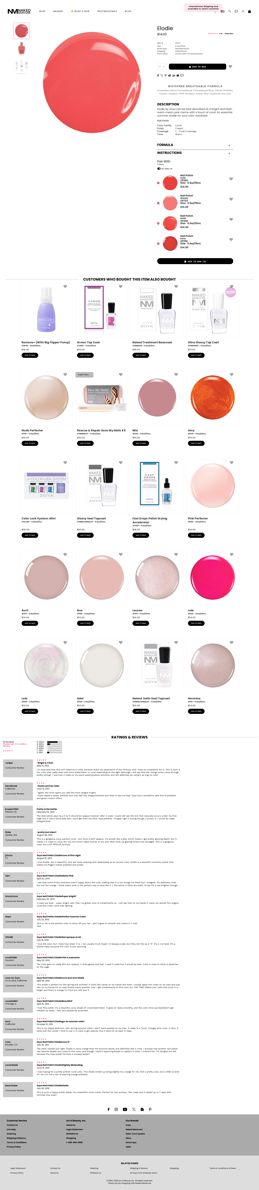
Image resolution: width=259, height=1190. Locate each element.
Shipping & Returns (16, 1138)
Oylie (128, 1147)
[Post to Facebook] (158, 75)
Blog (128, 11)
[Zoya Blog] (142, 1109)
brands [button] (58, 11)
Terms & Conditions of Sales (223, 1168)
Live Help (11, 1130)
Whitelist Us (72, 1134)
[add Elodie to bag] (230, 66)
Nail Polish (163, 121)
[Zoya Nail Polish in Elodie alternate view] (21, 49)
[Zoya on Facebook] (108, 1109)
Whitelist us (95, 1173)
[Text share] (181, 75)
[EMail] (177, 75)
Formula (165, 145)
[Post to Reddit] (169, 75)
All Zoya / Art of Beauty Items (143, 1173)
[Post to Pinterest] (165, 75)
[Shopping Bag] (249, 11)
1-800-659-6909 (74, 1143)
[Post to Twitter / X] (161, 75)
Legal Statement (74, 1130)
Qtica (128, 1138)
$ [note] (184, 187)
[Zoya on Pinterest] (150, 1109)
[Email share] (177, 75)
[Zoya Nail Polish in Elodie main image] (21, 31)
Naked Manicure (134, 1130)
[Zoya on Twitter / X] (134, 1109)
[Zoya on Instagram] (116, 1109)
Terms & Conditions (17, 1143)
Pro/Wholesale (107, 11)
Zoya (128, 1125)
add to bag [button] (187, 67)
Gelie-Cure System (135, 1134)
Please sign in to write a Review (15, 745)
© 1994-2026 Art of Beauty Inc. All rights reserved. (129, 1182)
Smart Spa (131, 1143)
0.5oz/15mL (171, 46)
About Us (70, 1125)
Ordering (11, 1134)
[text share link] (181, 75)
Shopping (71, 1138)
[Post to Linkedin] (173, 75)
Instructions (169, 153)
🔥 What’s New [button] (80, 11)
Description (168, 104)
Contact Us (12, 1125)
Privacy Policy (14, 1147)
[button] (19, 11)
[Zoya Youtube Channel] (125, 1109)
